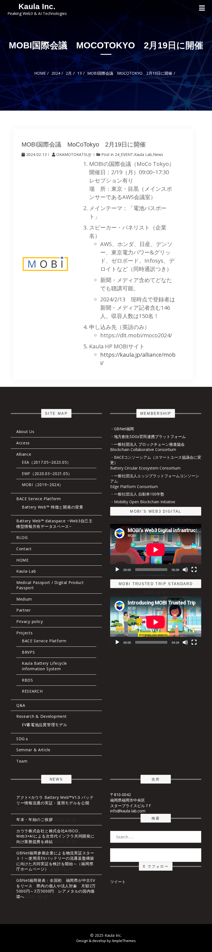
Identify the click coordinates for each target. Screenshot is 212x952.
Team (22, 761)
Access (23, 442)
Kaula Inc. (36, 6)
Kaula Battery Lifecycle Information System (44, 666)
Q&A (20, 705)
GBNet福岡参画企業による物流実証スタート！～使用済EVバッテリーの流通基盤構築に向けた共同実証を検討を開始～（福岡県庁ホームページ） (55, 861)
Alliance (23, 454)
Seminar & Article (33, 749)
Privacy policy (29, 621)
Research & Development (41, 716)
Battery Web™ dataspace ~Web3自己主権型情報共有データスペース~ (54, 523)
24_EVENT (124, 154)
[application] (155, 549)
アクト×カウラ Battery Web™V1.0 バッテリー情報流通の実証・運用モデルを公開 (55, 800)
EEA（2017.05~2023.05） (46, 462)
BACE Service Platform (38, 498)
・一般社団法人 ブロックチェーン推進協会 (147, 444)
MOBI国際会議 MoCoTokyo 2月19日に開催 (84, 144)
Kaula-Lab (26, 571)
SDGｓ (22, 738)
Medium (24, 599)
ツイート (118, 881)
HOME (22, 560)
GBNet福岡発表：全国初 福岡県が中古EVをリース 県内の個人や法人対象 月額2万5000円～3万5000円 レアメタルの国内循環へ (56, 888)
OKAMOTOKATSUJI (73, 154)
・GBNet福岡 (122, 428)
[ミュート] (185, 569)
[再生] (117, 569)
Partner (23, 610)
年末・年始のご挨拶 (34, 819)
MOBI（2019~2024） (42, 484)
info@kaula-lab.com (127, 810)
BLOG (22, 537)
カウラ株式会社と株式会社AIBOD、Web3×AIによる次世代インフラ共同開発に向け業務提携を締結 (55, 836)
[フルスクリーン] (194, 569)
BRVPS (28, 652)
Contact (24, 548)
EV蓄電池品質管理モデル (44, 724)
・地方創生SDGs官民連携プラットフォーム (148, 436)
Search (156, 855)
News (158, 154)
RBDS (27, 680)
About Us (25, 431)
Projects (24, 632)
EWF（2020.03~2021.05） (47, 473)
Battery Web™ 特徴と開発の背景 (52, 507)
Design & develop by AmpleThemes (106, 940)
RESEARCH (32, 691)
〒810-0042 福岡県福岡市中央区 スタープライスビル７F (130, 800)
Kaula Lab (143, 154)
